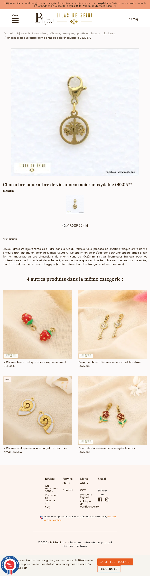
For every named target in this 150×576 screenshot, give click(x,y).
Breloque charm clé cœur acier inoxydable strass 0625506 (110, 364)
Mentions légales (86, 495)
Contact (68, 490)
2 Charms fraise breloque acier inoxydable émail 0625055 (35, 364)
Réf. (64, 225)
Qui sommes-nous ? (51, 488)
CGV (83, 490)
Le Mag (133, 19)
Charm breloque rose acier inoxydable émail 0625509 (107, 450)
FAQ (47, 507)
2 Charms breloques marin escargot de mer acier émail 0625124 (35, 450)
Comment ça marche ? (51, 499)
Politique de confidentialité (86, 504)
